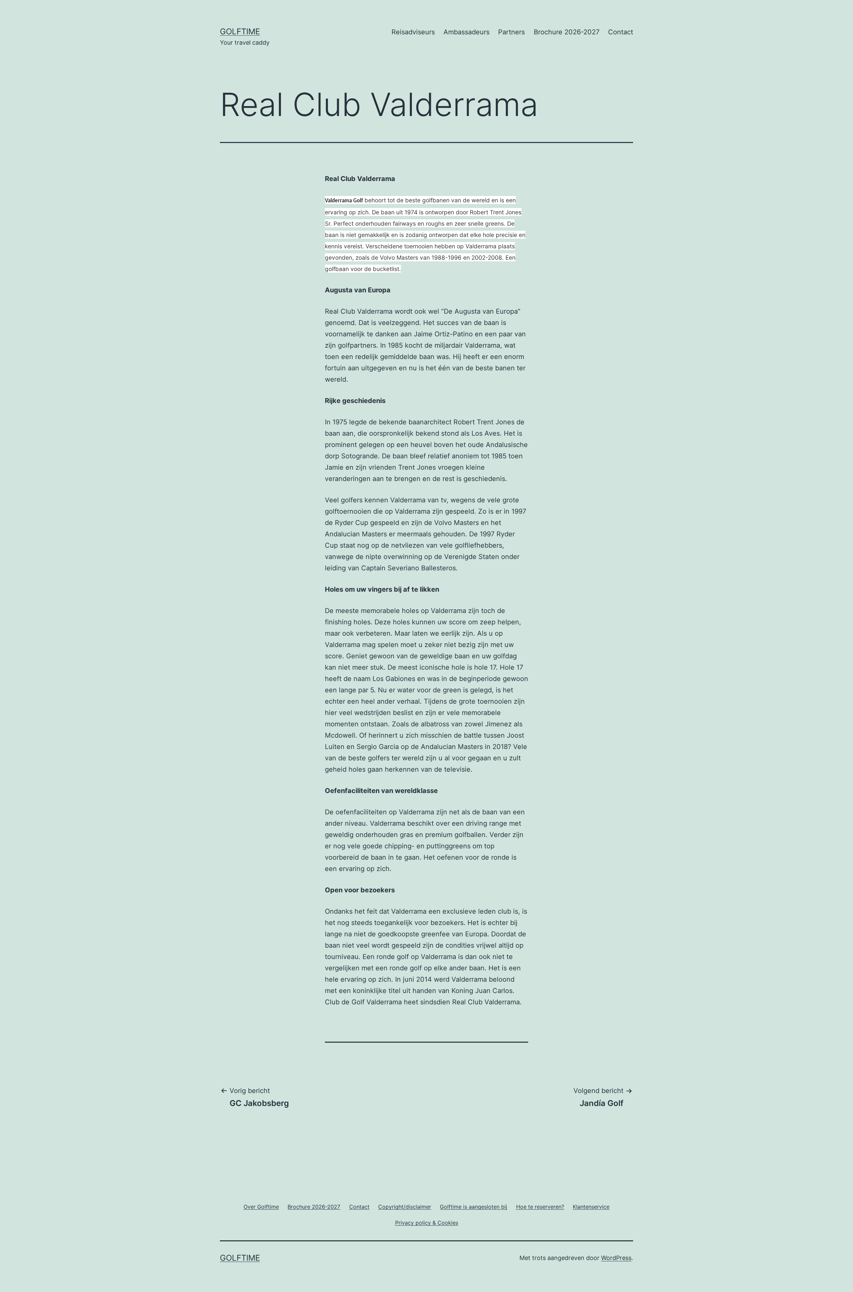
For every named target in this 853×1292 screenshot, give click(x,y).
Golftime (240, 31)
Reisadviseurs (413, 32)
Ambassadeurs (466, 32)
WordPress (616, 1257)
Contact (620, 32)
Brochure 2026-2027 (566, 32)
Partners (511, 32)
